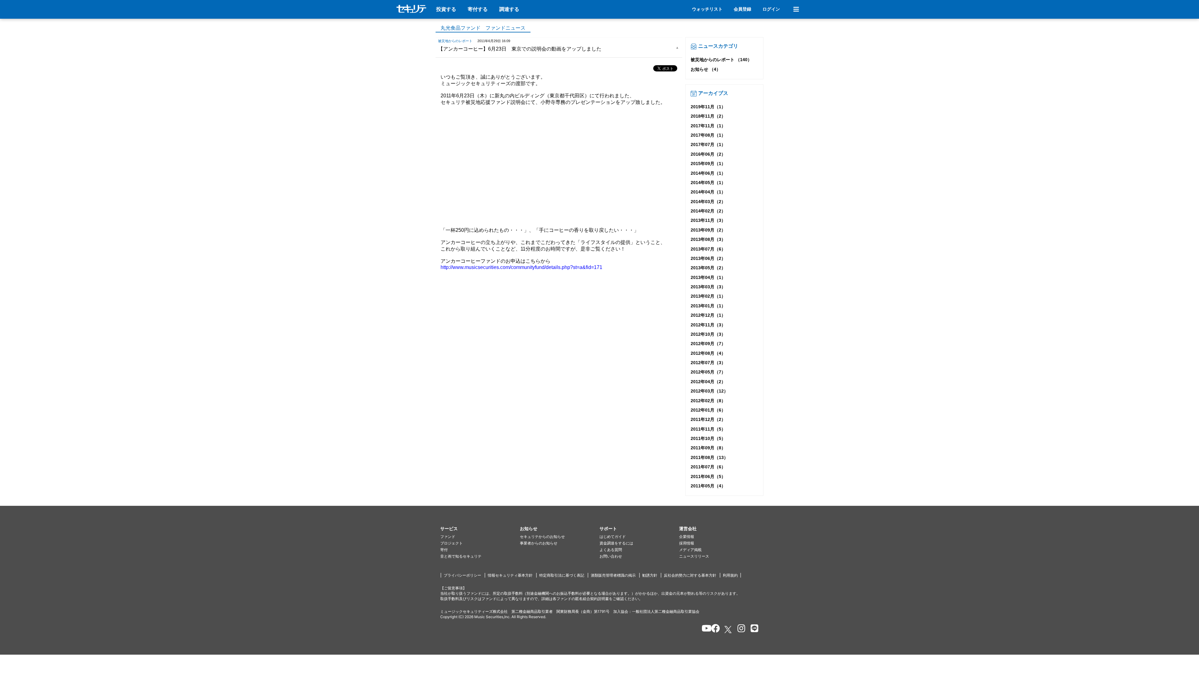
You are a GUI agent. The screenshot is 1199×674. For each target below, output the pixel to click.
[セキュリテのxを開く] (728, 629)
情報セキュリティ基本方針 (510, 575)
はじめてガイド (613, 536)
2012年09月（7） (708, 343)
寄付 (444, 549)
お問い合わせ (611, 556)
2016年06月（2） (708, 154)
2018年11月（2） (708, 116)
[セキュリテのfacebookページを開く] (713, 629)
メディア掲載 (690, 549)
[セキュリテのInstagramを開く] (740, 629)
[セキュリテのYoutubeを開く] (704, 629)
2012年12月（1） (708, 315)
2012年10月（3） (708, 334)
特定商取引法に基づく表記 (561, 575)
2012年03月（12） (709, 390)
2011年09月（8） (708, 447)
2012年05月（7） (708, 371)
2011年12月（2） (708, 419)
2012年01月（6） (708, 410)
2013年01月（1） (708, 305)
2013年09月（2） (708, 229)
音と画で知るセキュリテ (460, 556)
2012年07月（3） (708, 362)
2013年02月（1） (708, 296)
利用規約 (730, 575)
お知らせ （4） (706, 69)
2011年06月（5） (708, 476)
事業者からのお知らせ (538, 543)
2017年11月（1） (708, 125)
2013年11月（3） (708, 220)
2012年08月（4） (708, 353)
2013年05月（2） (708, 267)
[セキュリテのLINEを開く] (753, 629)
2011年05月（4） (708, 485)
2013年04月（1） (708, 277)
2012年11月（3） (708, 324)
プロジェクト (451, 543)
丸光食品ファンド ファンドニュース (483, 28)
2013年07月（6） (708, 249)
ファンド (447, 536)
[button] (480, 529)
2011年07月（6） (708, 466)
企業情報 (686, 536)
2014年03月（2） (708, 201)
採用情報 (686, 543)
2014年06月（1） (708, 173)
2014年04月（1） (708, 191)
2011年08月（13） (709, 457)
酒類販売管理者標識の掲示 (613, 575)
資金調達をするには (616, 543)
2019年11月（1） (708, 106)
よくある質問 (611, 549)
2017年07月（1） (708, 144)
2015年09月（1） (708, 163)
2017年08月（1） (708, 135)
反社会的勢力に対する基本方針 (690, 575)
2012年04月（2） (708, 381)
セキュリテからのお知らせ (542, 536)
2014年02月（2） (708, 210)
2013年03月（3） (708, 286)
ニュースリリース (694, 556)
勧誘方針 (649, 575)
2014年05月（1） (708, 182)
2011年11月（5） (708, 429)
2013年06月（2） (708, 258)
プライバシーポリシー (462, 575)
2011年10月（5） (708, 438)
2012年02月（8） (708, 400)
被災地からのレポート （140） (721, 59)
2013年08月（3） (708, 239)
